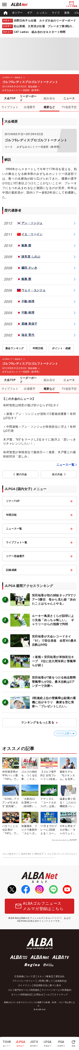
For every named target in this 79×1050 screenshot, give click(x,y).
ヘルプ (48, 994)
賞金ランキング (14, 348)
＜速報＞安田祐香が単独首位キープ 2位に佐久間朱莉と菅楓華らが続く (54, 661)
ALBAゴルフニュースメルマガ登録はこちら (43, 906)
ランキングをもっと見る (37, 722)
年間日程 (38, 348)
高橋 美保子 (29, 323)
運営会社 (60, 976)
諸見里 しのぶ (30, 256)
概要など (49, 107)
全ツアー (17, 12)
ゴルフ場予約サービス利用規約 (24, 990)
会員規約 (59, 981)
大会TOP (10, 98)
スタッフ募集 (44, 976)
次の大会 (57, 474)
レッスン (42, 12)
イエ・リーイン (32, 234)
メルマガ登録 (71, 6)
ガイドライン (25, 985)
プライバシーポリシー (23, 981)
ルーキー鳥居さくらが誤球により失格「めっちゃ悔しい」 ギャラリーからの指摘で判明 (53, 620)
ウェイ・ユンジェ (33, 290)
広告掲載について (23, 976)
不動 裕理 (27, 301)
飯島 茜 (26, 245)
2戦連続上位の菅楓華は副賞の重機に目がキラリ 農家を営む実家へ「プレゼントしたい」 (54, 702)
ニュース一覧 (65, 464)
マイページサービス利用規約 (56, 990)
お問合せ (38, 994)
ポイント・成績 (61, 348)
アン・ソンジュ (32, 223)
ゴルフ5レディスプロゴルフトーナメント (36, 140)
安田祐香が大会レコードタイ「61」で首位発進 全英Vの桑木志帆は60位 (54, 640)
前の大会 (21, 474)
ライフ (56, 12)
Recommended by (60, 840)
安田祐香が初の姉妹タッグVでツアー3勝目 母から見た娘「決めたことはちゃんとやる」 (54, 599)
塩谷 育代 (27, 335)
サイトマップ (61, 994)
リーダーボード (28, 98)
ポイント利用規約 (20, 994)
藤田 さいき (29, 268)
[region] (39, 13)
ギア (30, 12)
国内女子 (39, 854)
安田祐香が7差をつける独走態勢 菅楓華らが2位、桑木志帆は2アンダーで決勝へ (55, 681)
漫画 (66, 12)
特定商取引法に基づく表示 (47, 985)
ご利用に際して (45, 981)
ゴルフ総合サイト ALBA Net (16, 854)
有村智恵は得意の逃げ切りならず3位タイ (31, 405)
